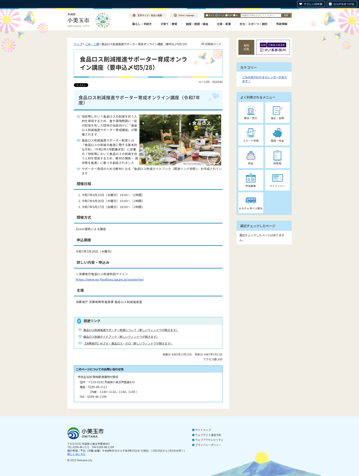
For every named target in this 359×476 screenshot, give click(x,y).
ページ (221, 15)
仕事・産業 (224, 24)
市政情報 (281, 24)
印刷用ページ (213, 44)
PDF (230, 15)
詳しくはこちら (76, 454)
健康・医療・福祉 (197, 24)
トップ (78, 44)
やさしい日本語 (313, 4)
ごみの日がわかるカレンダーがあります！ (264, 79)
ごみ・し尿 (92, 44)
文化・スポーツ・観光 (254, 24)
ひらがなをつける (343, 4)
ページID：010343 (210, 82)
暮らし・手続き (142, 24)
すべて (211, 15)
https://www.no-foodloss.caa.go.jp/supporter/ (110, 279)
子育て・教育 (168, 24)
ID (237, 15)
